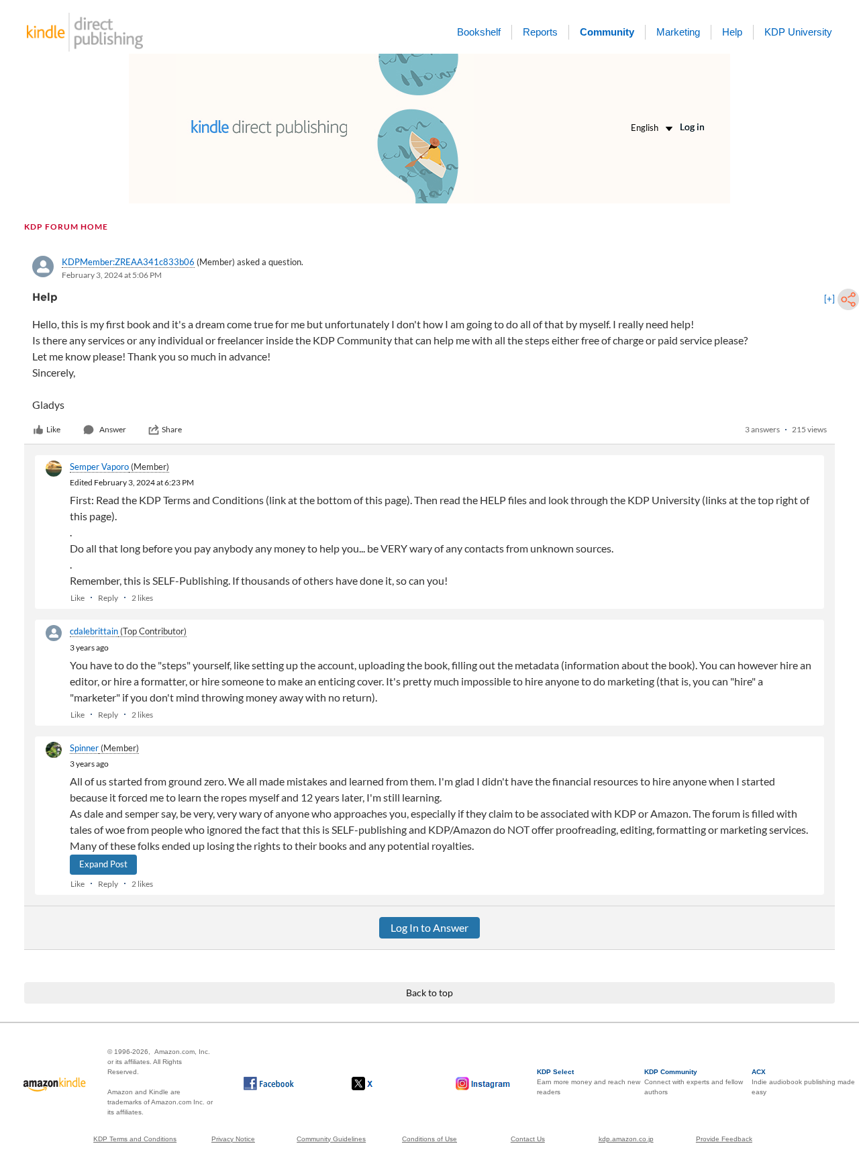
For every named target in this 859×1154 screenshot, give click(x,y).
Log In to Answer (429, 927)
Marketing (678, 32)
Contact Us (528, 1139)
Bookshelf (479, 32)
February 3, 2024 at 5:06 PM (112, 275)
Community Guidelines (331, 1139)
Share (172, 429)
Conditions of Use (429, 1139)
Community (607, 32)
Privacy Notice (233, 1139)
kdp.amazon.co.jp (626, 1139)
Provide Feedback (724, 1139)
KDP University (798, 32)
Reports (540, 32)
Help (732, 32)
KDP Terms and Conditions (134, 1139)
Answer (112, 429)
